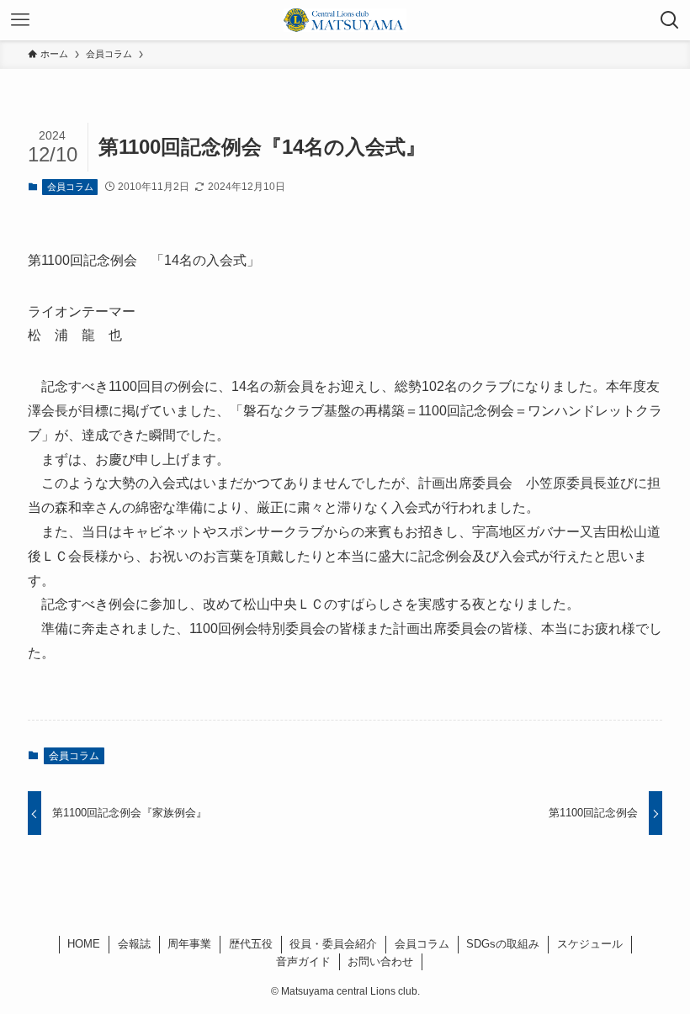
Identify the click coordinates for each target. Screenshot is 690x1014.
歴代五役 (251, 943)
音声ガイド (303, 961)
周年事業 (189, 943)
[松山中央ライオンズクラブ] (345, 20)
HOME (83, 943)
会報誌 (134, 943)
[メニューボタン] (20, 20)
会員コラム (70, 187)
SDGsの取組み (502, 943)
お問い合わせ (380, 961)
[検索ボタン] (670, 20)
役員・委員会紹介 (333, 943)
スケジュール (590, 943)
